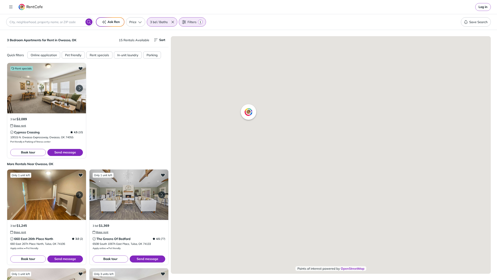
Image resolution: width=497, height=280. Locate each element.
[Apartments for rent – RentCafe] (31, 7)
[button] (172, 21)
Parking (152, 55)
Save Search (478, 22)
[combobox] (50, 22)
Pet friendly (73, 55)
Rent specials (99, 55)
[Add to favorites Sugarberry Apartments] (80, 273)
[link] (483, 7)
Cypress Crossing (27, 132)
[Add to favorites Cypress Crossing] (80, 68)
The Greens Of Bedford (113, 239)
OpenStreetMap (352, 268)
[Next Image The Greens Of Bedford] (161, 194)
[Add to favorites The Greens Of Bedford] (162, 175)
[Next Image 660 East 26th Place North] (79, 194)
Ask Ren (114, 22)
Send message (65, 152)
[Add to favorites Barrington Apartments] (162, 273)
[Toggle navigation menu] (11, 7)
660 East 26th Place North (33, 239)
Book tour (28, 152)
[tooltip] (18, 126)
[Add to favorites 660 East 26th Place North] (80, 175)
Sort (162, 40)
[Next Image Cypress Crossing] (79, 88)
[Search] (88, 21)
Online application (44, 55)
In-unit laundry (127, 55)
